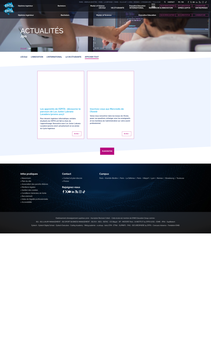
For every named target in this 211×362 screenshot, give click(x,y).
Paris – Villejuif (143, 178)
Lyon (153, 178)
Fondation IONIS (174, 225)
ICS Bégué (113, 222)
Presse (66, 181)
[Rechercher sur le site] (165, 2)
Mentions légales (28, 187)
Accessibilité (27, 202)
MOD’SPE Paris (127, 222)
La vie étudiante (73, 57)
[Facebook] (188, 2)
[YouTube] (194, 2)
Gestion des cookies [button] (30, 190)
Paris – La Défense (127, 178)
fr (179, 2)
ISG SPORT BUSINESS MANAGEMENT (76, 222)
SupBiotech (171, 222)
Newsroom (26, 178)
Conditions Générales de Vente (34, 193)
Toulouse (180, 178)
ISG (37, 222)
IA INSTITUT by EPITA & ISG (145, 222)
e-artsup (100, 225)
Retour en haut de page (200, 353)
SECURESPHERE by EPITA (141, 225)
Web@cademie (89, 225)
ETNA (115, 225)
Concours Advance (159, 225)
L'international (54, 57)
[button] (102, 8)
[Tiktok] (206, 2)
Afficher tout (92, 57)
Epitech (34, 225)
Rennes (160, 178)
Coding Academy (76, 225)
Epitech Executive (62, 225)
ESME (158, 222)
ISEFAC (105, 222)
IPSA (163, 222)
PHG (129, 225)
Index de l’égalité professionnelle (35, 199)
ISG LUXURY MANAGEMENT (50, 222)
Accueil (23, 48)
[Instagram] (203, 2)
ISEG (100, 222)
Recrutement (27, 196)
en (183, 2)
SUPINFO (122, 225)
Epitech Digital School (46, 225)
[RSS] (200, 2)
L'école (23, 57)
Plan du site (26, 181)
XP (120, 222)
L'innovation (37, 57)
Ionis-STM (108, 225)
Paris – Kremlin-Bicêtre (108, 178)
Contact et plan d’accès (72, 178)
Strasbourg (169, 178)
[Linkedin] (197, 2)
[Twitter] (191, 2)
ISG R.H (94, 222)
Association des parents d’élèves (35, 184)
